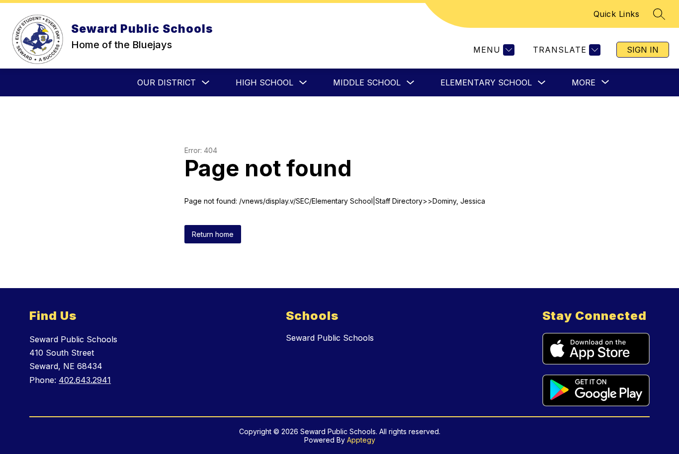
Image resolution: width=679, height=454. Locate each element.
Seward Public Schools (330, 338)
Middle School (367, 82)
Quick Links (617, 14)
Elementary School (486, 82)
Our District (166, 82)
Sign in (643, 50)
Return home (213, 234)
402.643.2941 (85, 380)
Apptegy (361, 440)
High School (264, 82)
